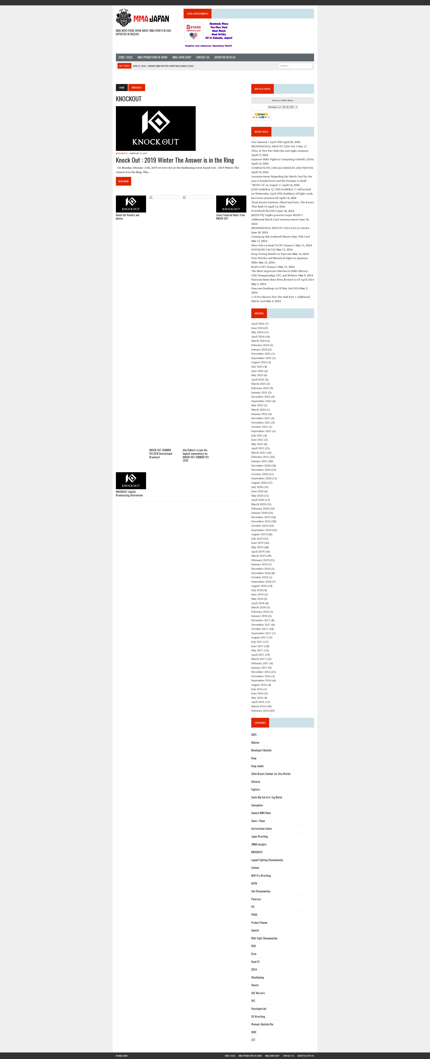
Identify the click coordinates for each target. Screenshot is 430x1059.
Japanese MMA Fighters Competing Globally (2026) (282, 159)
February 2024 (260, 345)
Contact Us (202, 57)
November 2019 (261, 521)
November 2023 (261, 353)
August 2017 (259, 637)
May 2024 (257, 332)
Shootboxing (257, 977)
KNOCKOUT (121, 153)
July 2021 (257, 435)
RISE (253, 946)
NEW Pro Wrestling (261, 876)
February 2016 (260, 710)
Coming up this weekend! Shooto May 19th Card (280, 236)
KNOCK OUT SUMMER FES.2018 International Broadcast (160, 453)
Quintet (255, 930)
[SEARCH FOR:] (295, 65)
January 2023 (259, 392)
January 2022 (259, 414)
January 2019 (259, 564)
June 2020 (257, 491)
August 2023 (259, 362)
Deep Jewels (257, 766)
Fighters (255, 789)
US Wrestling (258, 1016)
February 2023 (260, 388)
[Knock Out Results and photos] (131, 210)
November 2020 (261, 470)
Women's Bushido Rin (262, 1024)
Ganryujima (257, 805)
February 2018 (260, 611)
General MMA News (261, 813)
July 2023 (257, 366)
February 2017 (260, 663)
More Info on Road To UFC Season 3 (273, 245)
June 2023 (257, 371)
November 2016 (261, 676)
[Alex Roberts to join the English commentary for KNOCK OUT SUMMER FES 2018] (198, 445)
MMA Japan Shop (182, 57)
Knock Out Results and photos (127, 217)
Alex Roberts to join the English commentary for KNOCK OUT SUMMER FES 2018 (196, 455)
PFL (253, 907)
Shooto (255, 985)
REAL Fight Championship (264, 938)
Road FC (255, 962)
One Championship (260, 891)
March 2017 (258, 659)
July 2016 (257, 689)
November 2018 (261, 573)
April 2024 (257, 336)
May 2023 (257, 375)
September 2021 (261, 431)
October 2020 (259, 474)
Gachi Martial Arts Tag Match (266, 797)
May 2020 (257, 495)
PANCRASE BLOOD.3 (264, 211)
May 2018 (257, 599)
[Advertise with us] (311, 2)
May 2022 (257, 405)
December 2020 (260, 465)
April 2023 (257, 379)
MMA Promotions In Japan (152, 57)
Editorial (255, 782)
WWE (253, 1032)
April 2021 (257, 448)
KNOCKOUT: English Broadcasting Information (129, 493)
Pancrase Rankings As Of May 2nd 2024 (275, 288)
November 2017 (261, 624)
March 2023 (258, 384)
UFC (253, 1001)
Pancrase (256, 899)
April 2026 (257, 323)
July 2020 (257, 487)
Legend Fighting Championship (267, 860)
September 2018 (261, 581)
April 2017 (257, 654)
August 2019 (259, 534)
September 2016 (261, 680)
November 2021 (261, 422)
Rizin (253, 954)
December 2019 (260, 517)
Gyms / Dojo (125, 57)
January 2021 (259, 461)
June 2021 (257, 439)
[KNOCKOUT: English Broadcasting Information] (131, 487)
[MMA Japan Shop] (299, 2)
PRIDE (254, 915)
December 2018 (260, 568)
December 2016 (260, 672)
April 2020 (257, 500)
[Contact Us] (305, 2)
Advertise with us (224, 57)
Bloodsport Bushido (261, 750)
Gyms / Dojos (258, 821)
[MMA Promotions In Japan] (293, 2)
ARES (253, 735)
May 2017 (257, 650)
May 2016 (257, 698)
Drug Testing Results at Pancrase (271, 254)
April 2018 (257, 603)
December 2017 (260, 620)
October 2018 (259, 577)
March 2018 (258, 607)
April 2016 (257, 702)
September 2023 (261, 358)
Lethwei (255, 868)
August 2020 (259, 482)
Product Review (259, 923)
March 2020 (258, 504)
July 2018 (257, 590)
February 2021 (260, 457)
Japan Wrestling (259, 836)
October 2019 (259, 525)
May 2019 (257, 547)
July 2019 (257, 538)
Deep (253, 758)
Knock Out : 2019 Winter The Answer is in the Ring (175, 159)
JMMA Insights (259, 844)
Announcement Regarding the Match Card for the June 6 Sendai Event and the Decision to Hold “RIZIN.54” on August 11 (281, 181)
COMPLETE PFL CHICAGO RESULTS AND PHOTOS (282, 168)
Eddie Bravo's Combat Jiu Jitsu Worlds (271, 774)
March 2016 (258, 706)
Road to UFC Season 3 (264, 267)
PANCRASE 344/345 (263, 249)
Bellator (255, 742)
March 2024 (258, 341)
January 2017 (259, 667)
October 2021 (259, 427)
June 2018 (257, 594)
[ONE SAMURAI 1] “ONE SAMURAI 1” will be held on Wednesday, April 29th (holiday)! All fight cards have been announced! (282, 193)
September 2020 (261, 478)
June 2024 (257, 328)
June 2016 (257, 693)
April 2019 (257, 551)
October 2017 (259, 629)
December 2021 (260, 418)
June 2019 (257, 543)
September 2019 (261, 530)
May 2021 (257, 444)
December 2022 (260, 396)
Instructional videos (261, 829)
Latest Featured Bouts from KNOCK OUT (230, 217)
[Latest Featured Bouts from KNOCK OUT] (231, 210)
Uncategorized (258, 1009)
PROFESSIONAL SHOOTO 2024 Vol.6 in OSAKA (280, 228)
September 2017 (261, 633)
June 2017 (257, 646)
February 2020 (260, 508)
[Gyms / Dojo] (287, 2)
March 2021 (258, 452)
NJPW (254, 883)
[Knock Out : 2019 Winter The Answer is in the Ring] (156, 148)
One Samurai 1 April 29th (266, 142)
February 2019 (260, 560)
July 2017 (257, 642)
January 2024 (259, 349)
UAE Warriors (258, 993)
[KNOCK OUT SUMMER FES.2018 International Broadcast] (164, 445)
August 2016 (259, 685)
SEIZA (254, 969)
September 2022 (261, 401)
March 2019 (258, 556)
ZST (253, 1040)
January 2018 (259, 616)
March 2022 (258, 409)
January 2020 (259, 513)
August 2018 (259, 586)
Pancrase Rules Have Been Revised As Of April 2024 (282, 279)
